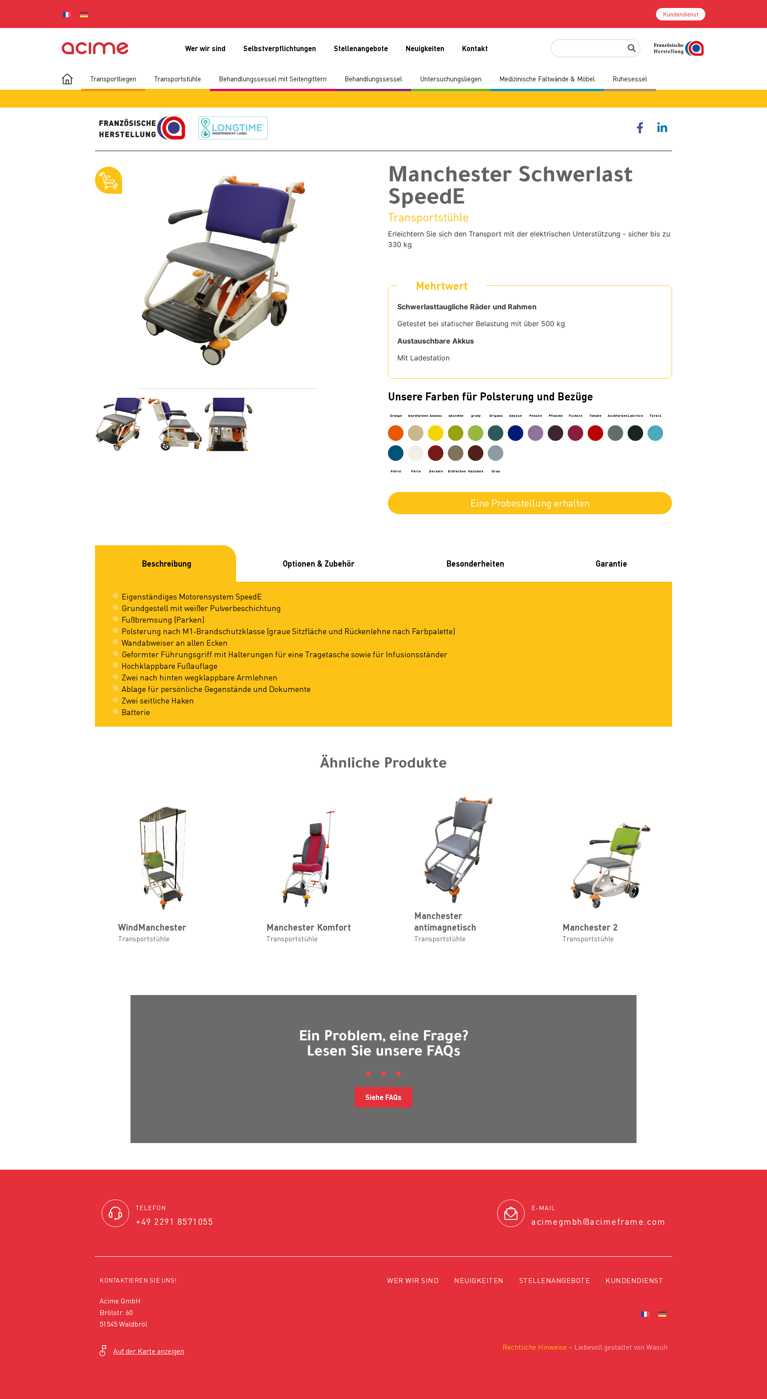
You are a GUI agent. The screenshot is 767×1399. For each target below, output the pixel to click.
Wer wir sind (205, 48)
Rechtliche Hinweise (534, 1347)
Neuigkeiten (425, 48)
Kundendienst (634, 1280)
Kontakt (475, 48)
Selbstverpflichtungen (279, 48)
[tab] (165, 563)
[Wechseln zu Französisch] (67, 14)
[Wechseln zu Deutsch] (83, 14)
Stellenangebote (361, 48)
